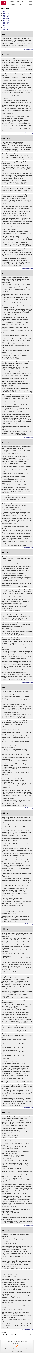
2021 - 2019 (6, 13)
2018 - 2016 (6, 15)
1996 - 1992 (6, 27)
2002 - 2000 (6, 24)
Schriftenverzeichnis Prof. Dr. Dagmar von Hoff (16, 1335)
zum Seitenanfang (27, 49)
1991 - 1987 (6, 29)
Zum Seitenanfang (17, 1351)
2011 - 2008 (6, 18)
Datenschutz (8, 1349)
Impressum (16, 1349)
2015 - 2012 (6, 17)
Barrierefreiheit (24, 1349)
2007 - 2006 (6, 20)
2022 (4, 11)
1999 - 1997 (6, 25)
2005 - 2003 (6, 22)
